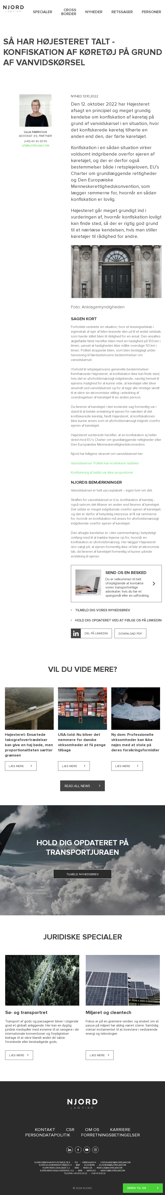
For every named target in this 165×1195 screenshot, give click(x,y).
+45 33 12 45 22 (80, 1173)
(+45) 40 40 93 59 (35, 141)
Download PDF (130, 633)
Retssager (122, 12)
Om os (92, 1129)
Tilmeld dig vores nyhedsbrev (102, 610)
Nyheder (93, 12)
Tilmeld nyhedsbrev (82, 874)
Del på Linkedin (96, 633)
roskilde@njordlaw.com (109, 1168)
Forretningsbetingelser (110, 1135)
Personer (151, 12)
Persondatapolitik (47, 1135)
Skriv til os (136, 1188)
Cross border (68, 12)
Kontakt (45, 1129)
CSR (70, 1129)
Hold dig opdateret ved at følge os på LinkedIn (118, 620)
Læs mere (23, 766)
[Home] (13, 8)
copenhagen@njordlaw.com (116, 1162)
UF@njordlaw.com (35, 145)
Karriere (120, 1129)
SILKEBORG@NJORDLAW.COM (112, 1165)
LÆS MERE (16, 1055)
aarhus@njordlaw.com (113, 1171)
